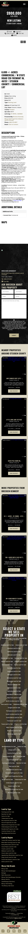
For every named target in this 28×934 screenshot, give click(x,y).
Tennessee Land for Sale (14, 721)
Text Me (6, 281)
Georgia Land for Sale (21, 658)
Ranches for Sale (21, 763)
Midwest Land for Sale (7, 851)
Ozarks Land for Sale (7, 849)
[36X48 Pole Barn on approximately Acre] (14, 448)
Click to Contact (13, 124)
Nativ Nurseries (6, 875)
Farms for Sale (21, 756)
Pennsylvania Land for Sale (14, 711)
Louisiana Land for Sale (14, 671)
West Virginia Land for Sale (14, 727)
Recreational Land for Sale (14, 769)
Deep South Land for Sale (8, 857)
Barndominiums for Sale (9, 746)
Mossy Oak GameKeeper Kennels (11, 877)
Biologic (3, 873)
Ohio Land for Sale (6, 704)
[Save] (22, 42)
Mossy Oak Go (5, 879)
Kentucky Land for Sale (14, 668)
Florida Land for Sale (7, 658)
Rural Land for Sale (7, 779)
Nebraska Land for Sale (14, 691)
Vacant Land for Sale (14, 786)
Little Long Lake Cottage (14, 419)
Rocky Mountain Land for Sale (10, 844)
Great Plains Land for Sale (8, 847)
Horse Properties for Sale (14, 760)
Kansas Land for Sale (20, 665)
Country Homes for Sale (14, 753)
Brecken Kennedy (18, 116)
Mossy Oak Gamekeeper (8, 871)
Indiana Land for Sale (21, 661)
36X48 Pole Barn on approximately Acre (14, 461)
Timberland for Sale (20, 779)
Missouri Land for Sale (14, 684)
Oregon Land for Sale (14, 707)
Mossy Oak (4, 869)
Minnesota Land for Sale (14, 678)
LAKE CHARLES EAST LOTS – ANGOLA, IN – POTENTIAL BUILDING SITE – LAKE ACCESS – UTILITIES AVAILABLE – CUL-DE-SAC (14, 378)
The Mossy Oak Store (7, 886)
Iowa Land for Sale (7, 665)
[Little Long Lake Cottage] (14, 407)
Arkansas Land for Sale (14, 648)
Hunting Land (12, 102)
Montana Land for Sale (14, 688)
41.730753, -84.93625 (16, 114)
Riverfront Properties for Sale (14, 776)
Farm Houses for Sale (9, 756)
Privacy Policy (16, 329)
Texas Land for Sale (7, 724)
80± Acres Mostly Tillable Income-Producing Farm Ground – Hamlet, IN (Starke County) (14, 598)
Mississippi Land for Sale (14, 681)
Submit (14, 335)
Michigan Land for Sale (14, 674)
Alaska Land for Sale (21, 645)
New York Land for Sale (14, 698)
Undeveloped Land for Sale (14, 783)
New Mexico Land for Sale (14, 694)
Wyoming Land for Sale (14, 734)
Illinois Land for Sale (7, 661)
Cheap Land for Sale (14, 750)
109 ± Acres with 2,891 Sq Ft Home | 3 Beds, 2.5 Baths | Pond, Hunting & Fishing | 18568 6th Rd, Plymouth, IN (14, 557)
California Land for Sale (14, 651)
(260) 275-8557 (13, 122)
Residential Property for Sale (14, 773)
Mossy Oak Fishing (6, 883)
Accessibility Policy (15, 914)
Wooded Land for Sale (14, 793)
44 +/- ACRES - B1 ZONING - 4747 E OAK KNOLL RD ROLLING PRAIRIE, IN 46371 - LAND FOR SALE (14, 516)
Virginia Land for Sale (20, 724)
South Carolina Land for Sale (14, 714)
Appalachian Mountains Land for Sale (12, 855)
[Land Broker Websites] (18, 918)
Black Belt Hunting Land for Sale (10, 842)
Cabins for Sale (21, 746)
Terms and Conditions (10, 913)
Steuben (11, 109)
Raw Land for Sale (14, 766)
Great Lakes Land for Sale (8, 853)
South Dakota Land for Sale (14, 717)
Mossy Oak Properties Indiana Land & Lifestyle (14, 119)
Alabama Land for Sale (7, 645)
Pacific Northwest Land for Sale (10, 859)
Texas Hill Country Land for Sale (10, 840)
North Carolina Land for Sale (14, 701)
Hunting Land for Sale (8, 763)
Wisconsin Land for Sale (14, 731)
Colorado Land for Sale (14, 655)
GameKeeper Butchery (8, 881)
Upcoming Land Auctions (8, 833)
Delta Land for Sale (6, 861)
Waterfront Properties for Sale (14, 789)
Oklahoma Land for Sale (20, 704)
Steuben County (11, 23)
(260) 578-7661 (18, 200)
